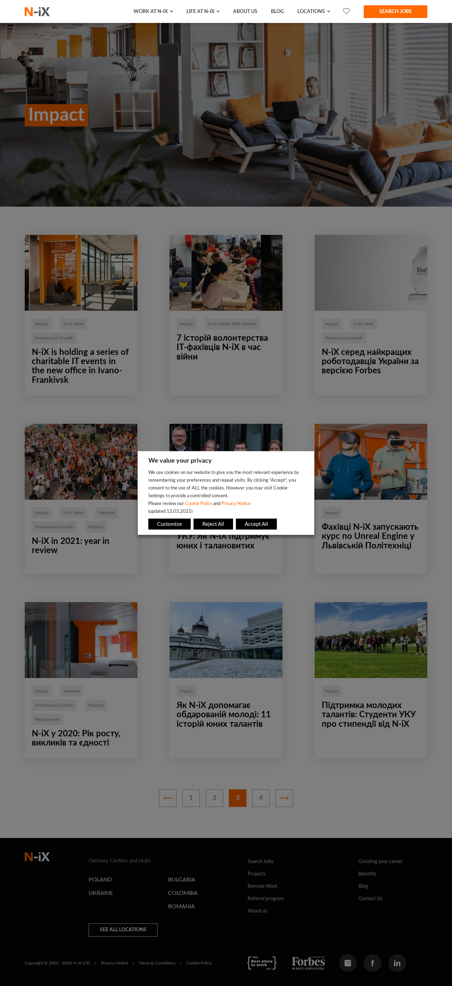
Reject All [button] (213, 524)
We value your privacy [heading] (180, 461)
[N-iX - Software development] (37, 11)
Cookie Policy (198, 503)
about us (245, 11)
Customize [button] (169, 524)
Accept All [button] (256, 524)
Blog (277, 11)
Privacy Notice (236, 503)
